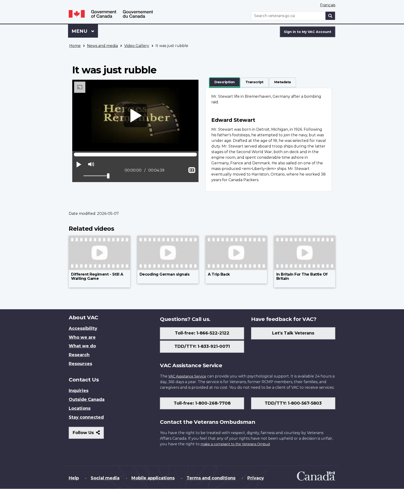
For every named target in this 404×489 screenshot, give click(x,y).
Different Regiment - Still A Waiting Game (97, 276)
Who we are (82, 337)
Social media (105, 478)
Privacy (255, 478)
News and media (102, 45)
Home (75, 45)
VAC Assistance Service (187, 376)
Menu (80, 31)
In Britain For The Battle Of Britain (302, 276)
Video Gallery (136, 45)
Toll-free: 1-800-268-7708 (202, 403)
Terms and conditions (211, 478)
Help (74, 478)
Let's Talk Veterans (293, 333)
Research (79, 354)
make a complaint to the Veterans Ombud (235, 444)
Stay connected (86, 417)
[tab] (224, 82)
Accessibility (83, 328)
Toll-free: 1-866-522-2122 (202, 333)
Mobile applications (153, 478)
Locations (79, 408)
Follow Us (88, 434)
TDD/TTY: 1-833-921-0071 (202, 346)
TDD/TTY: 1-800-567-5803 (293, 403)
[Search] (330, 15)
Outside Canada (87, 399)
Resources (80, 363)
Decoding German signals (165, 274)
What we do (82, 346)
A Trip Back (219, 274)
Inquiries (78, 390)
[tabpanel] (269, 139)
